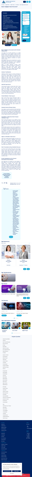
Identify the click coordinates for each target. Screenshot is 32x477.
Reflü (3, 404)
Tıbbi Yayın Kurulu (7, 175)
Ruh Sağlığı (17, 4)
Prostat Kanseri (5, 400)
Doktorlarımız (3, 433)
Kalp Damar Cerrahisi (6, 367)
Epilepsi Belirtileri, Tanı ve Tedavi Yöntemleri (15, 213)
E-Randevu (10, 475)
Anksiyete (4, 340)
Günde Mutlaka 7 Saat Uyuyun (7, 20)
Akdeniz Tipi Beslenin (6, 17)
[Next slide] (28, 269)
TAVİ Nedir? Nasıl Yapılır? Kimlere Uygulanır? (22, 313)
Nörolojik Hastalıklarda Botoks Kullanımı (16, 209)
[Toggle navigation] (29, 2)
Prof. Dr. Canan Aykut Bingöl (23, 261)
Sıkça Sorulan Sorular (4, 458)
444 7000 (27, 426)
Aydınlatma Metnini (26, 30)
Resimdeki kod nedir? (24, 36)
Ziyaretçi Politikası (3, 455)
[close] (20, 464)
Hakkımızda (2, 424)
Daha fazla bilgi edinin (6, 468)
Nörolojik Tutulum (16, 227)
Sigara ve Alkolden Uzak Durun (8, 25)
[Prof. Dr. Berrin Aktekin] (9, 252)
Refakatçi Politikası (3, 456)
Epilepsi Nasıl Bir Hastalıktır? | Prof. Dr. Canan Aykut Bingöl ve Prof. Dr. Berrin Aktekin (22, 295)
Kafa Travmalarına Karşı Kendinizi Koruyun (9, 26)
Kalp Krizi (4, 368)
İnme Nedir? (4, 362)
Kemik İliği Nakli (5, 372)
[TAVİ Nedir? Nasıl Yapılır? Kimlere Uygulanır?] (23, 309)
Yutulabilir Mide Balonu (6, 416)
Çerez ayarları (12, 473)
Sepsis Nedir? (5, 407)
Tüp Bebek (4, 413)
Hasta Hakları (3, 453)
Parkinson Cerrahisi (5, 391)
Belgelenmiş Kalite (3, 427)
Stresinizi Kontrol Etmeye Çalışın (8, 21)
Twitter (29, 434)
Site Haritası (3, 441)
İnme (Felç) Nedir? (16, 211)
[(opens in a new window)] (4, 182)
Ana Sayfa (3, 4)
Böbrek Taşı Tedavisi (6, 348)
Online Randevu (3, 439)
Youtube (28, 435)
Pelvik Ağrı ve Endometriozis (7, 397)
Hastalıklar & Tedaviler (4, 444)
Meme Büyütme (5, 378)
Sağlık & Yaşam (12, 4)
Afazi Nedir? (15, 230)
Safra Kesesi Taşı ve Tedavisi (7, 405)
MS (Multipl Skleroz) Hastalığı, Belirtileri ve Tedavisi (16, 216)
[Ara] (27, 2)
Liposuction (4, 375)
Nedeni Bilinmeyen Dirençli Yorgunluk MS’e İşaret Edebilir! (16, 222)
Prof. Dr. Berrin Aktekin (8, 261)
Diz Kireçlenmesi (5, 356)
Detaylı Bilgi (8, 265)
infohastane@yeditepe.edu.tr (27, 428)
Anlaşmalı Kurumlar (3, 430)
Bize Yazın (27, 424)
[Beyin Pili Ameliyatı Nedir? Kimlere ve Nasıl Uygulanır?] (9, 309)
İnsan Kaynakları (3, 428)
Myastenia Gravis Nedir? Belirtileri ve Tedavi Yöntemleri (16, 219)
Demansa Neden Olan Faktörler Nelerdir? (15, 191)
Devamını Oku (4, 315)
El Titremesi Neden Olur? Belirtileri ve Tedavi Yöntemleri (16, 198)
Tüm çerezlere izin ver (7, 471)
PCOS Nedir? (4, 394)
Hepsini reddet (16, 471)
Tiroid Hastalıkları (5, 410)
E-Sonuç (23, 475)
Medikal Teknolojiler (4, 459)
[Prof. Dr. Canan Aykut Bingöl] (23, 252)
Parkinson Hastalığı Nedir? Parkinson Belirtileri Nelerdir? (16, 201)
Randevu (26, 265)
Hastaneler (2, 436)
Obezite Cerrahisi (5, 388)
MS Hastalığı (4, 386)
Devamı (11, 236)
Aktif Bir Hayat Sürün (6, 18)
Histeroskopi (4, 359)
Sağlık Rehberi (7, 4)
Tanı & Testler (3, 447)
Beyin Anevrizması (5, 343)
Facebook (28, 433)
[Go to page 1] (14, 318)
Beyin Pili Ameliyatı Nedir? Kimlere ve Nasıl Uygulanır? (8, 313)
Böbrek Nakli (4, 346)
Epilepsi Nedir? (15, 226)
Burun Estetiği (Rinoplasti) (6, 349)
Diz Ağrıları (4, 352)
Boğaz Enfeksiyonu (5, 351)
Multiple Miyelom (5, 384)
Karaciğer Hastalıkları (6, 365)
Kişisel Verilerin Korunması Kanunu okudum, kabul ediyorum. (26, 29)
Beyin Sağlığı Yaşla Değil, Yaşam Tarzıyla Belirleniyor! (16, 204)
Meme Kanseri (5, 381)
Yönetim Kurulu (3, 425)
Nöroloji (9, 262)
